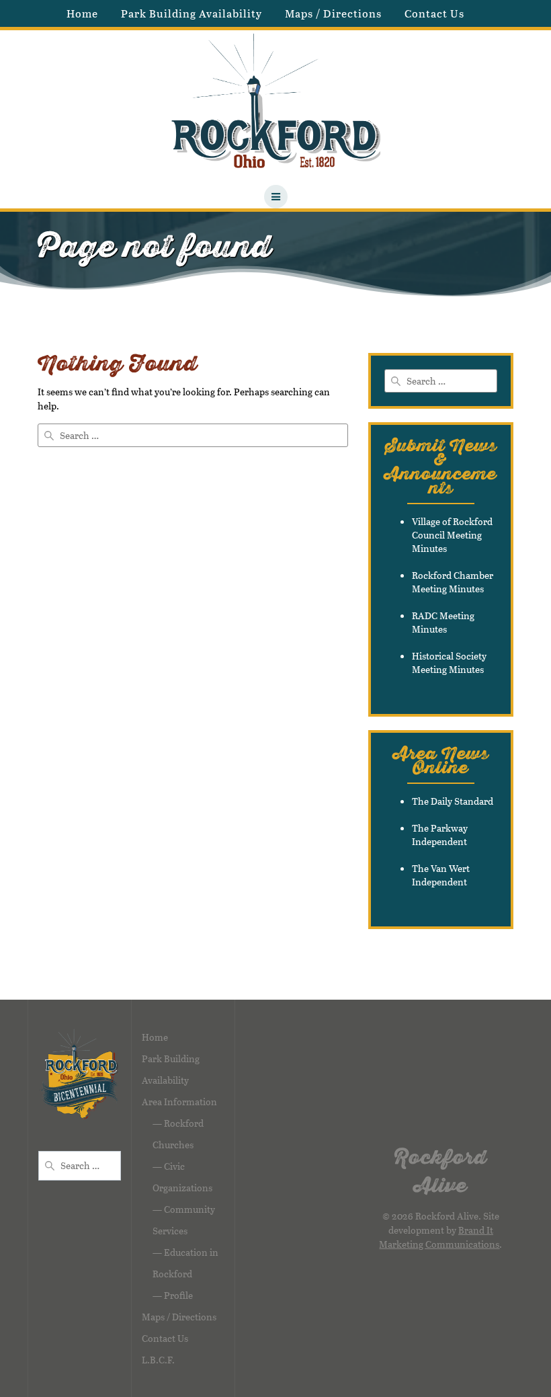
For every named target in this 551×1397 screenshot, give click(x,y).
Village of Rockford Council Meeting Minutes (452, 534)
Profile (178, 1295)
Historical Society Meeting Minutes (449, 662)
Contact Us (434, 13)
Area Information (179, 1101)
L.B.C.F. (158, 1360)
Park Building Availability (191, 13)
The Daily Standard (452, 801)
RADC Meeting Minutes (443, 622)
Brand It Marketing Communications (439, 1237)
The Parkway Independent (440, 834)
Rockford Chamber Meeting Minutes (452, 582)
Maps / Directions (333, 13)
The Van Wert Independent (441, 875)
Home (82, 13)
